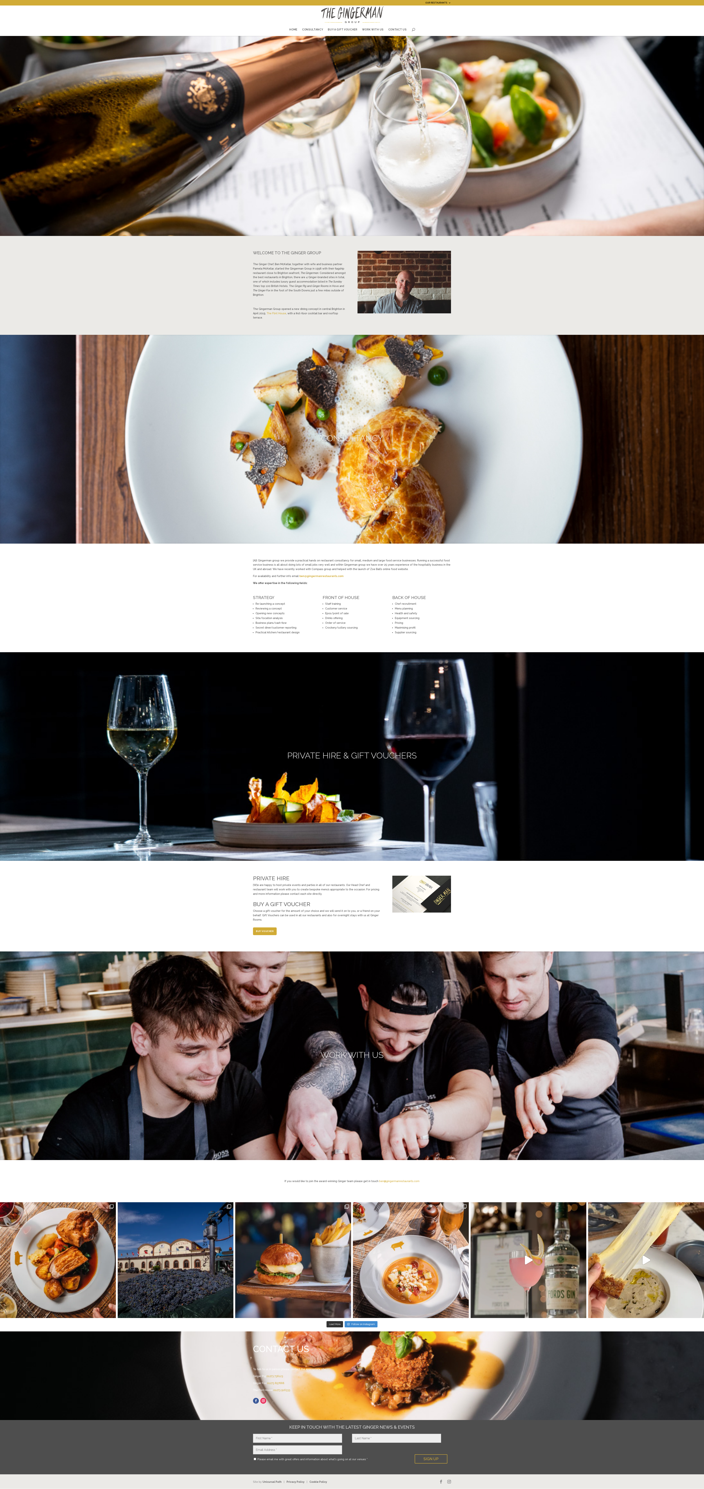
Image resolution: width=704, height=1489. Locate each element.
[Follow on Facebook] (256, 1401)
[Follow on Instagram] (263, 1401)
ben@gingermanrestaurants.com (399, 1181)
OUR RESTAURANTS (436, 3)
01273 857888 (275, 1383)
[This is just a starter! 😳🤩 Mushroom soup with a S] (646, 1260)
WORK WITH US (373, 29)
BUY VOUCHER (265, 931)
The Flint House (276, 313)
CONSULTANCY (312, 29)
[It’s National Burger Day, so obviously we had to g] (293, 1260)
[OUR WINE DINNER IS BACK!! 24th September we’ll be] (176, 1260)
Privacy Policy (296, 1481)
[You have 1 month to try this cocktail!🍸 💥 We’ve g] (528, 1260)
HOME (293, 29)
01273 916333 (281, 1390)
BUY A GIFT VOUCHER (342, 29)
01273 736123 (275, 1376)
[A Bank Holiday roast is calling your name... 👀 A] (58, 1260)
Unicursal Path (272, 1481)
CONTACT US (397, 29)
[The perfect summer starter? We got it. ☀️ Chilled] (411, 1260)
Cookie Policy (318, 1481)
